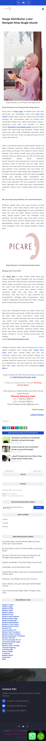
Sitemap (26, 737)
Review (5, 526)
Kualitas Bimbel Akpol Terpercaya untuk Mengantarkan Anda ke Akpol (22, 573)
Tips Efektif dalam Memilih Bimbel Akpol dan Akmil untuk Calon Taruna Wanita (21, 543)
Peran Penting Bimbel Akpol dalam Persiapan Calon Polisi (21, 592)
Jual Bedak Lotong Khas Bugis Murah (16, 567)
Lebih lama (36, 471)
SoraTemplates (14, 730)
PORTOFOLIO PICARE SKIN (24, 377)
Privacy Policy (21, 734)
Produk (6, 421)
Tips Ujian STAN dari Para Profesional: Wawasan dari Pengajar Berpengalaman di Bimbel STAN (21, 556)
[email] (23, 2)
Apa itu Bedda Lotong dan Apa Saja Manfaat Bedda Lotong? (21, 585)
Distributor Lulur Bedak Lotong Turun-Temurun (19, 579)
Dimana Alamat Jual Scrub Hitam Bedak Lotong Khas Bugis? (22, 549)
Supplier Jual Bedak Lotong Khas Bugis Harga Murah (22, 562)
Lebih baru (9, 471)
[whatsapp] (28, 2)
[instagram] (18, 2)
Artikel (5, 519)
